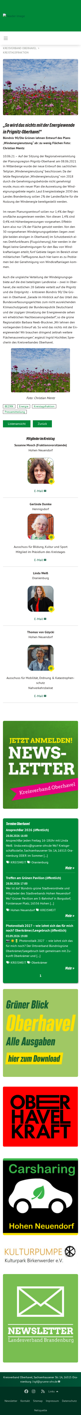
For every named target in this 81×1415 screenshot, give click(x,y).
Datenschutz (69, 1401)
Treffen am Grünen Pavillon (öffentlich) (33, 878)
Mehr (68, 868)
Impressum (52, 1401)
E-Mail (38, 491)
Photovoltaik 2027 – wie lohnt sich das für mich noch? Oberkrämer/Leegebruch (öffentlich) (39, 928)
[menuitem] (11, 1401)
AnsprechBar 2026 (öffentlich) (27, 830)
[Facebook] (26, 1391)
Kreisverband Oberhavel (20, 48)
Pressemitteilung (15, 412)
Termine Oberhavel (18, 824)
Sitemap (38, 1401)
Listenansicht (17, 424)
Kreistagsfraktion (16, 52)
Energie (23, 406)
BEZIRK (9, 406)
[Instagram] (33, 1391)
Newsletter (11, 1401)
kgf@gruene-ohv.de (45, 1381)
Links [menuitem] (51, 1391)
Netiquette (40, 1410)
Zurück (42, 424)
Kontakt (25, 1401)
